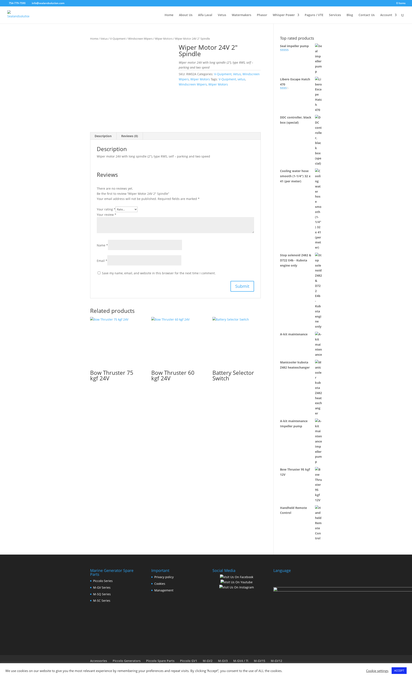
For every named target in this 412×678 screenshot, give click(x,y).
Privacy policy (164, 577)
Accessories (98, 661)
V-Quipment (118, 38)
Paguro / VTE (314, 15)
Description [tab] (103, 136)
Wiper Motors (164, 38)
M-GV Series (102, 587)
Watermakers (241, 15)
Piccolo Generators (127, 661)
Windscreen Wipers (140, 38)
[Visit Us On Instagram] (236, 587)
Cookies (159, 584)
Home (169, 15)
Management (163, 590)
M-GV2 (207, 661)
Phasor (262, 15)
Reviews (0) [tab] (129, 136)
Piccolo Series (103, 581)
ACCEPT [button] (399, 670)
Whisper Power (284, 15)
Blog (350, 15)
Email (102, 261)
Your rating (106, 209)
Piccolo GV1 (188, 661)
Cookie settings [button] (377, 671)
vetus (241, 79)
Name (102, 245)
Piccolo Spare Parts (160, 661)
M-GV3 (223, 661)
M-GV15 (259, 661)
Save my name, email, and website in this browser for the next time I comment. (159, 273)
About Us (185, 15)
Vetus (222, 15)
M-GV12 (276, 661)
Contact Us (367, 15)
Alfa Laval (205, 15)
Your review (106, 215)
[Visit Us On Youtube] (236, 582)
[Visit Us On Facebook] (236, 577)
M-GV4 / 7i (240, 661)
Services (335, 15)
